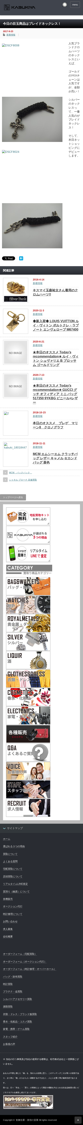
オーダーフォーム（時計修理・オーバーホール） (29, 969)
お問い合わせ (10, 921)
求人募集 (8, 929)
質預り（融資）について (16, 891)
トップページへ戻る (13, 497)
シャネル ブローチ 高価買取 (23, 480)
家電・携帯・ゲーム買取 (16, 1029)
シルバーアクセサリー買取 (17, 999)
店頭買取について (12, 876)
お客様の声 (9, 1044)
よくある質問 (10, 861)
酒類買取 (8, 1006)
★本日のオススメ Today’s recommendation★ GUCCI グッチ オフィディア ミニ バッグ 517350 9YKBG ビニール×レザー (55, 394)
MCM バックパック (20, 472)
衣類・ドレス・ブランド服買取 (20, 1014)
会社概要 (8, 936)
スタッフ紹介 (10, 1036)
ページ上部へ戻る (78, 1120)
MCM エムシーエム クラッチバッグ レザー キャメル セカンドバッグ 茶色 (55, 458)
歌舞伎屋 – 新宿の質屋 (27, 1120)
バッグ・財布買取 (12, 976)
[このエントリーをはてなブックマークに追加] (21, 259)
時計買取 (8, 984)
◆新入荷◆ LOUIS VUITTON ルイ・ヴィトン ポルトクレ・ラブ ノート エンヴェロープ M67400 (56, 325)
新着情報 (10, 35)
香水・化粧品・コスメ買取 (17, 1021)
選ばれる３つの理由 (14, 846)
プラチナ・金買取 (12, 991)
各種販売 (8, 899)
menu (75, 4)
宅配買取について (12, 868)
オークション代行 (12, 906)
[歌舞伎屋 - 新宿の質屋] (19, 7)
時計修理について (12, 914)
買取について (10, 854)
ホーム (6, 839)
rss (64, 4)
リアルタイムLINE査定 (15, 883)
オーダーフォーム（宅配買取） (20, 954)
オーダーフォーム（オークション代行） (25, 961)
